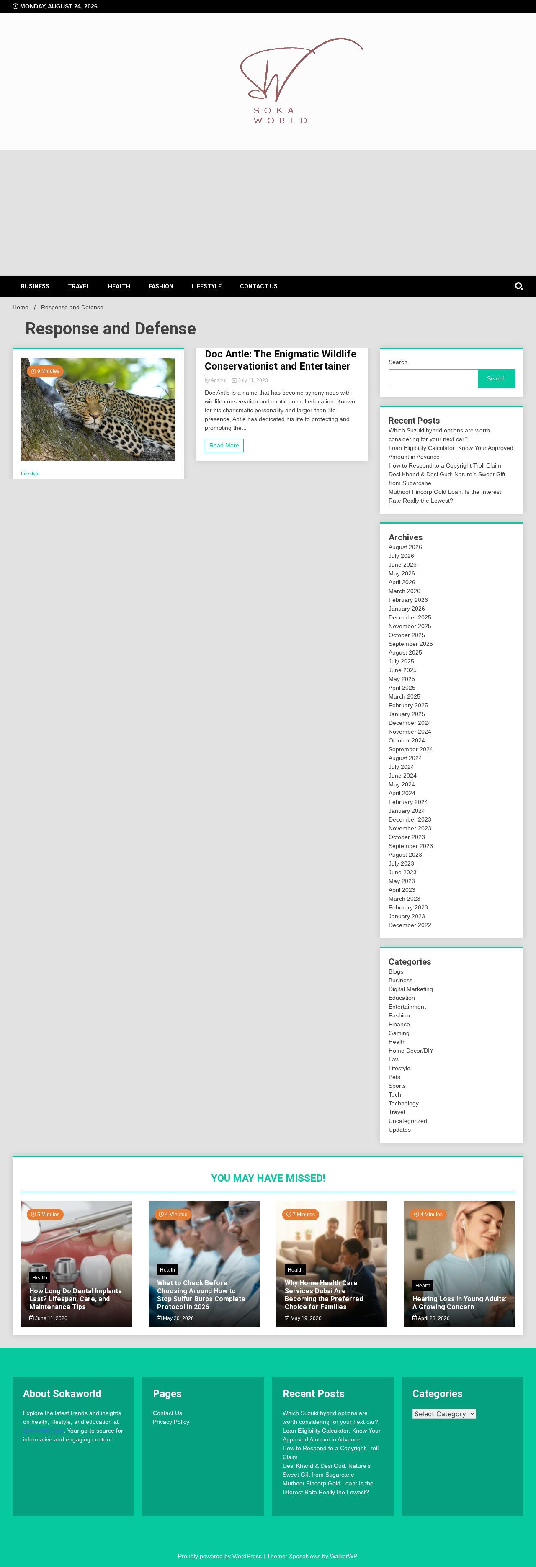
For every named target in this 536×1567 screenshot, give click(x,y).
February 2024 (408, 802)
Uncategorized (408, 1120)
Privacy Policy (171, 1421)
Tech (395, 1094)
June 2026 (403, 564)
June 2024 (403, 775)
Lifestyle (207, 286)
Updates (400, 1129)
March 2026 (404, 591)
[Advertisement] (268, 213)
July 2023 (401, 863)
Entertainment (407, 1006)
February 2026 (408, 599)
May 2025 (402, 679)
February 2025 (408, 705)
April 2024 (402, 793)
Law (394, 1059)
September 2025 (411, 643)
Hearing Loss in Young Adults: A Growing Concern (459, 1303)
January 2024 (407, 810)
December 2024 (410, 722)
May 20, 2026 (178, 1318)
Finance (399, 1024)
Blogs (396, 971)
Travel (79, 286)
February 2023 (408, 907)
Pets (394, 1077)
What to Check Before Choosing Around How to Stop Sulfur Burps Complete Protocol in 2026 (201, 1295)
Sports (397, 1085)
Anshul (219, 380)
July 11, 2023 (252, 380)
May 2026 (402, 573)
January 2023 (407, 916)
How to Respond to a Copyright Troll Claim (445, 465)
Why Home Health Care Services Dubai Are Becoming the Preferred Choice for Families (324, 1295)
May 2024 (402, 784)
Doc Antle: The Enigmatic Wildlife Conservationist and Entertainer (280, 360)
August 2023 (405, 854)
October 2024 (407, 740)
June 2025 (403, 670)
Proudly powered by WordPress (220, 1556)
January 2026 (407, 608)
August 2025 (405, 652)
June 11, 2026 (50, 1318)
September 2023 (411, 846)
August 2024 (405, 758)
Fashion (161, 286)
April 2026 (402, 582)
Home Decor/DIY (411, 1050)
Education (402, 997)
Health (119, 286)
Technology (404, 1103)
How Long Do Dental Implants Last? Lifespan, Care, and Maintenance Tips (75, 1299)
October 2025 (407, 635)
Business (35, 286)
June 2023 (403, 872)
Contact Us (259, 286)
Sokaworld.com (43, 1430)
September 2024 (411, 749)
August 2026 (405, 547)
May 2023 (402, 881)
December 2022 (410, 925)
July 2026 (401, 555)
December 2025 (410, 617)
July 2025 (401, 661)
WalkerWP (343, 1556)
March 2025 (404, 696)
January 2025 (407, 714)
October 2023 (407, 837)
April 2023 (402, 889)
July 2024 (401, 766)
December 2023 (410, 819)
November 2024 (410, 731)
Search (398, 362)
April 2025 (402, 687)
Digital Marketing (411, 989)
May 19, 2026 (305, 1318)
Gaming (399, 1033)
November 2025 (410, 626)
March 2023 (404, 898)
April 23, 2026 (433, 1318)
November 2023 (410, 828)
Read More (224, 445)
